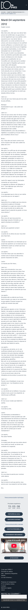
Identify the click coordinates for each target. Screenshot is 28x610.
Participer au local (14, 514)
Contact (3, 586)
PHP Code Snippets (8, 609)
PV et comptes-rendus (7, 584)
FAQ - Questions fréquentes (9, 573)
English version (5, 27)
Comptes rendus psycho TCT (15, 12)
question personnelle (14, 529)
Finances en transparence (8, 582)
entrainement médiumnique (14, 534)
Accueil (3, 12)
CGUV (3, 590)
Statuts (3, 575)
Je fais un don (14, 558)
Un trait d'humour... (6, 577)
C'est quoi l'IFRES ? (7, 569)
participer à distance (14, 519)
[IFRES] (9, 5)
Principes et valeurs (7, 571)
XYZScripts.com (21, 609)
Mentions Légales (6, 588)
